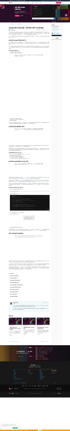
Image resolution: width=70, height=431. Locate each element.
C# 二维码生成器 (31, 373)
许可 (43, 184)
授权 (27, 2)
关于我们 (24, 0)
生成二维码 (28, 123)
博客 (14, 375)
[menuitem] (15, 0)
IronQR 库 (22, 34)
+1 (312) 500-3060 (54, 0)
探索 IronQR (17, 15)
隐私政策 (38, 393)
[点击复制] (53, 8)
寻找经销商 (41, 373)
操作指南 (15, 373)
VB (46, 209)
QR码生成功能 (12, 37)
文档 (41, 2)
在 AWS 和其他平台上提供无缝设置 (44, 181)
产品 (14, 0)
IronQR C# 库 (25, 177)
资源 (21, 0)
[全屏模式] (54, 8)
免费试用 (22, 15)
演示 (37, 2)
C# (48, 209)
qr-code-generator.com (14, 154)
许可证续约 (41, 375)
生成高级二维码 (22, 146)
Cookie (40, 393)
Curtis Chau (11, 29)
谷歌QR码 (10, 34)
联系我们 (57, 0)
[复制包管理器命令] (54, 18)
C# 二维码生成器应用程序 (27, 178)
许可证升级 (41, 374)
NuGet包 (27, 183)
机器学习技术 (40, 46)
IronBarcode (40, 229)
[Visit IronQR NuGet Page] (33, 18)
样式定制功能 (46, 149)
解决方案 (19, 0)
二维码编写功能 (17, 181)
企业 (16, 0)
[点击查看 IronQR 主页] (12, 2)
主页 (25, 2)
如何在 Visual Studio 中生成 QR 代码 (13, 341)
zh (60, 0)
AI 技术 (24, 42)
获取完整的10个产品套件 (21, 356)
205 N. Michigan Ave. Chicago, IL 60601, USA (47, 0)
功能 (32, 2)
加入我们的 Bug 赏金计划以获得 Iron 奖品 (57, 39)
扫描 (32, 42)
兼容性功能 (23, 43)
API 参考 (15, 374)
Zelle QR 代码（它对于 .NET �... (45, 341)
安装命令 (57, 33)
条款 (36, 393)
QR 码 (37, 42)
